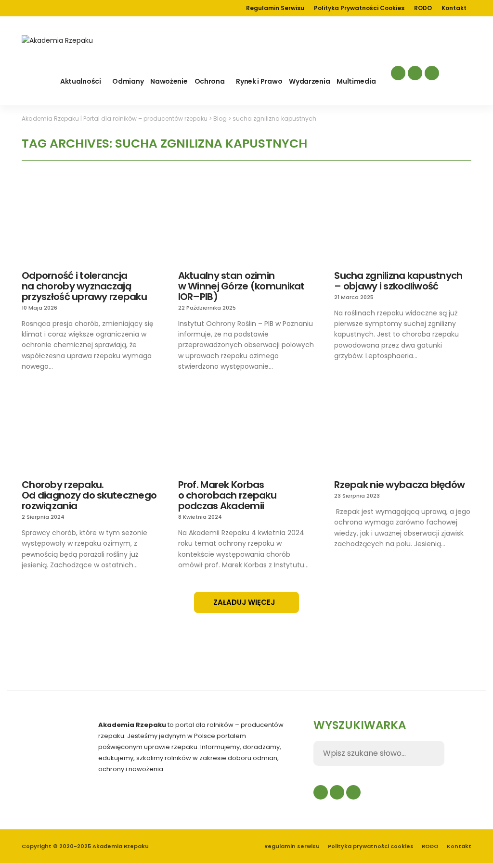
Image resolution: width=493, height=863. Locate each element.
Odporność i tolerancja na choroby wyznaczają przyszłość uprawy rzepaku (84, 286)
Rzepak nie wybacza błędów (399, 484)
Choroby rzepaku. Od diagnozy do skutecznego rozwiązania (89, 495)
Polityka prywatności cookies (359, 8)
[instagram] (415, 73)
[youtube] (432, 73)
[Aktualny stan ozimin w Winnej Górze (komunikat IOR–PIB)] (246, 222)
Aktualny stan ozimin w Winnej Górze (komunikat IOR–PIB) (241, 286)
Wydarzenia (309, 81)
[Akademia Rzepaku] (57, 40)
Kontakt (454, 8)
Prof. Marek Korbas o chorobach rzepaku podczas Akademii (227, 495)
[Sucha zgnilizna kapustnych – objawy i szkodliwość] (402, 222)
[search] (463, 80)
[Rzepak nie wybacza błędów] (402, 431)
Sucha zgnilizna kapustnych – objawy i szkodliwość (398, 281)
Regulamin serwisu (275, 8)
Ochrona (210, 81)
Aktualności (80, 81)
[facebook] (398, 73)
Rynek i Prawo (259, 81)
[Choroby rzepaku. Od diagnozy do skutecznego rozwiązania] (90, 431)
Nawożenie (168, 81)
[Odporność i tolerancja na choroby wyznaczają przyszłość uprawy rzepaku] (90, 222)
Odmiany (127, 81)
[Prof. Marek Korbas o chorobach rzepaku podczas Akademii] (246, 431)
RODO (423, 8)
